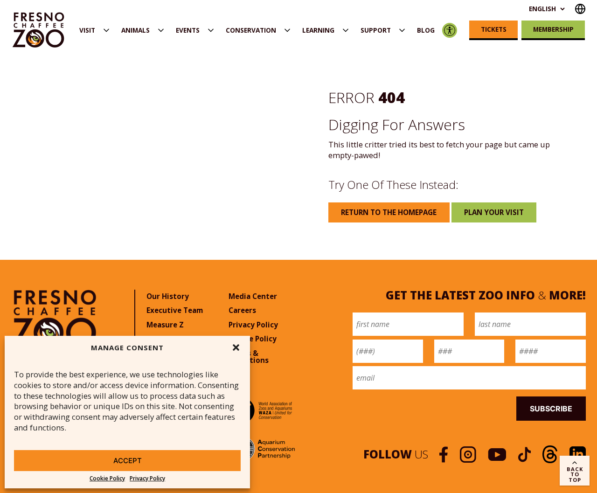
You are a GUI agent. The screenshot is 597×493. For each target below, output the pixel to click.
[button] (236, 347)
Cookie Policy (107, 478)
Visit (87, 30)
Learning (318, 30)
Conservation (251, 30)
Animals (135, 30)
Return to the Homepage (389, 212)
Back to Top (575, 474)
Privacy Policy (147, 478)
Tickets (494, 29)
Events (188, 30)
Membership (553, 29)
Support (376, 30)
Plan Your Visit (494, 212)
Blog (426, 30)
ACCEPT (127, 460)
